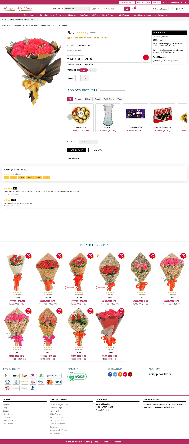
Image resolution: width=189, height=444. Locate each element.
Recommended (127, 2)
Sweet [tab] (97, 99)
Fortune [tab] (78, 99)
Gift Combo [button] (72, 15)
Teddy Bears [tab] (109, 99)
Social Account (115, 368)
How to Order (55, 411)
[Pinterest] (125, 374)
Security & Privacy (57, 420)
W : (165, 61)
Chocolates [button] (60, 15)
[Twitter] (115, 374)
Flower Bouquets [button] (30, 15)
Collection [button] (161, 15)
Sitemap (6, 417)
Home (4, 19)
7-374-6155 (105, 410)
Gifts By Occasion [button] (108, 15)
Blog (5, 407)
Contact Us (101, 399)
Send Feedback (104, 404)
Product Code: (75, 50)
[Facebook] (110, 374)
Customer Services (151, 399)
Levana (110, 353)
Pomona (48, 297)
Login (166, 2)
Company (7, 399)
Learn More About (58, 399)
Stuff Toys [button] (84, 15)
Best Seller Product (143, 2)
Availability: (79, 45)
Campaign (54, 427)
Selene (17, 297)
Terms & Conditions (57, 423)
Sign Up (176, 2)
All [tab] (70, 99)
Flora (33, 19)
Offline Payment (56, 414)
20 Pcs (92, 70)
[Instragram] (120, 374)
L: (156, 61)
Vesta (17, 353)
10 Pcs (83, 70)
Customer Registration (59, 404)
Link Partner (8, 423)
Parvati (79, 297)
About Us (6, 404)
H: (174, 61)
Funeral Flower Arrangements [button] (143, 15)
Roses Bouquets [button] (46, 15)
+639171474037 (107, 407)
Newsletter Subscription (12, 420)
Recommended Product (59, 430)
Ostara (110, 297)
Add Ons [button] (95, 15)
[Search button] (127, 9)
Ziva (141, 297)
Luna (79, 353)
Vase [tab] (119, 99)
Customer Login (56, 407)
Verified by (72, 368)
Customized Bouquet (160, 9)
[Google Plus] (130, 374)
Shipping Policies (56, 417)
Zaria (172, 297)
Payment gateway (11, 368)
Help (184, 2)
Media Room (8, 414)
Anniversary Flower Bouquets (18, 19)
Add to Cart (77, 150)
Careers (6, 411)
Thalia (48, 353)
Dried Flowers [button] (124, 15)
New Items (156, 2)
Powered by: (154, 368)
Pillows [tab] (88, 99)
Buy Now (97, 150)
